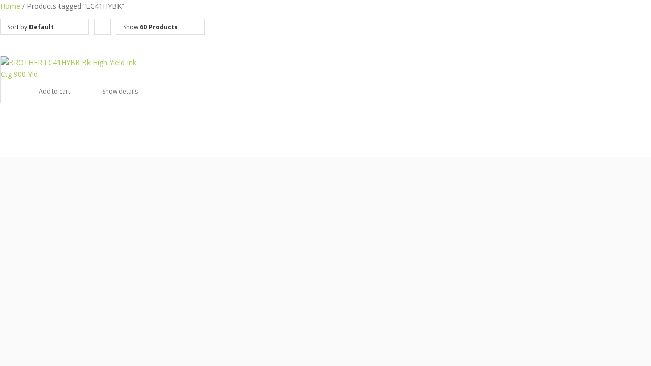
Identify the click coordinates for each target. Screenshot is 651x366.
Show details (120, 91)
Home (10, 6)
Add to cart (54, 91)
